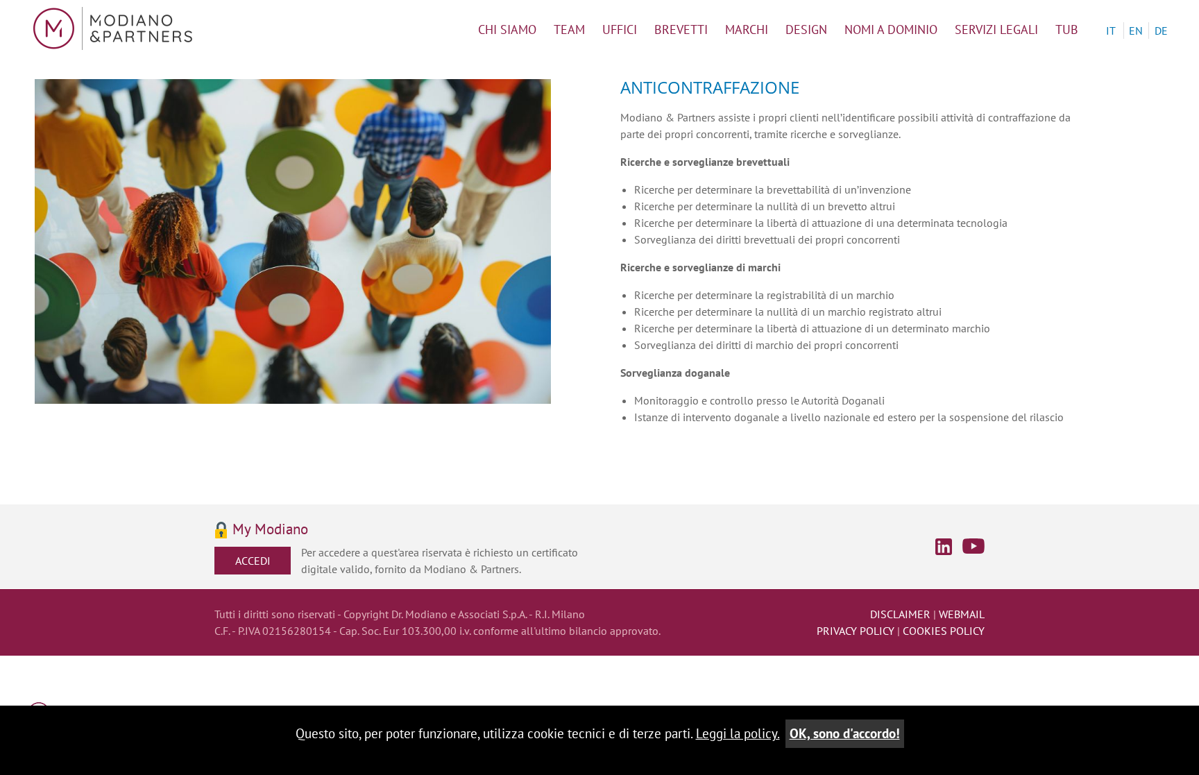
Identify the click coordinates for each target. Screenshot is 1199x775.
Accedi (253, 561)
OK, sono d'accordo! (845, 733)
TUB (1066, 29)
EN (1136, 30)
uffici (619, 29)
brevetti (681, 29)
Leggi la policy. (738, 733)
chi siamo (507, 29)
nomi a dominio (890, 29)
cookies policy (944, 631)
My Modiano (270, 529)
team (569, 29)
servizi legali (996, 29)
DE (1161, 30)
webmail (962, 614)
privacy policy (855, 631)
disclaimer (900, 614)
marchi (746, 29)
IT (1111, 30)
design (806, 29)
